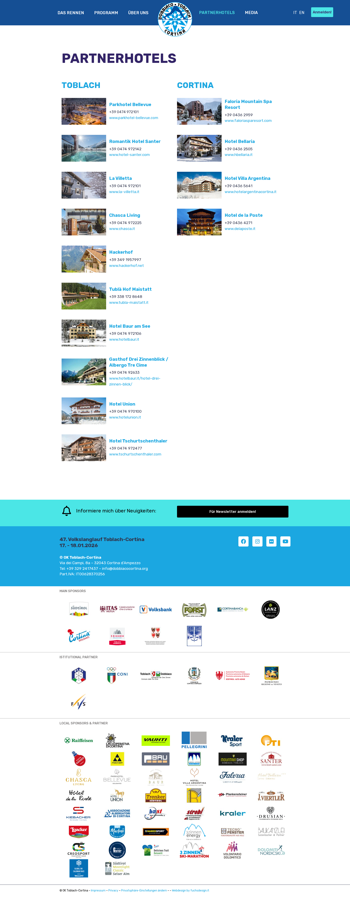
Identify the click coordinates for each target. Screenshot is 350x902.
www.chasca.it (122, 228)
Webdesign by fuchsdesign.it (190, 890)
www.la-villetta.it (124, 191)
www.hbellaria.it (239, 154)
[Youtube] (285, 541)
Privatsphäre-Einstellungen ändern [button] (144, 890)
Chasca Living (124, 215)
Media (251, 13)
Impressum (98, 890)
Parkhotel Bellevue (130, 104)
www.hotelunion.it (125, 417)
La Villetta (120, 178)
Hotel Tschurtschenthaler (138, 441)
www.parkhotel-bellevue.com (133, 118)
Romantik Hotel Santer (135, 141)
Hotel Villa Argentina (247, 178)
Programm (106, 13)
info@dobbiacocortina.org (125, 568)
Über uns (138, 13)
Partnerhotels (217, 13)
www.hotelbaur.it (124, 339)
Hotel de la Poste (244, 215)
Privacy (113, 890)
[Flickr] (271, 541)
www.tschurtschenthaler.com (135, 454)
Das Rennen (71, 13)
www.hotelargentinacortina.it (250, 191)
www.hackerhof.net (126, 265)
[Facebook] (243, 541)
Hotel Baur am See (129, 326)
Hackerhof (121, 252)
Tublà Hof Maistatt (130, 289)
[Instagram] (257, 541)
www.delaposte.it (240, 228)
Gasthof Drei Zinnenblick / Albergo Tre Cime (138, 362)
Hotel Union (122, 404)
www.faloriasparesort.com (248, 120)
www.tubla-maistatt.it (128, 302)
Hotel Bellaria (240, 141)
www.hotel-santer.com (129, 154)
